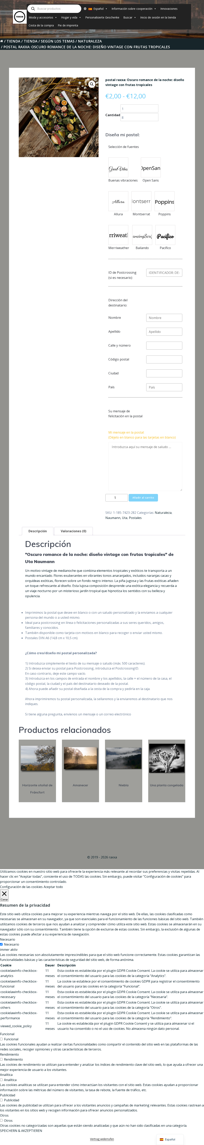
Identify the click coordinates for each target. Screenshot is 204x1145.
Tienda (13, 41)
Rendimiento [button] (9, 1054)
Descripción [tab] (37, 531)
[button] (91, 84)
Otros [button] (4, 1115)
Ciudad (113, 373)
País (111, 387)
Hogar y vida (69, 17)
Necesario (11, 944)
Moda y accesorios (41, 17)
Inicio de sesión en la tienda (158, 17)
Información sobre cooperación (132, 9)
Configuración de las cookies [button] (21, 887)
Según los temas (58, 41)
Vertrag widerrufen (102, 1139)
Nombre (114, 317)
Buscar (127, 17)
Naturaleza (90, 41)
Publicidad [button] (7, 1095)
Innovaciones (169, 9)
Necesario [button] (7, 939)
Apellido (114, 331)
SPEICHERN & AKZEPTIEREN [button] (21, 1131)
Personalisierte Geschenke (102, 17)
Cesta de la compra (41, 25)
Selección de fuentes (123, 147)
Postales (135, 518)
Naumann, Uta (116, 518)
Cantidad (112, 115)
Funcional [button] (7, 1034)
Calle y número (119, 345)
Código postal (118, 359)
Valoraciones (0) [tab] (73, 531)
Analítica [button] (6, 1075)
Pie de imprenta (68, 25)
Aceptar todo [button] (53, 887)
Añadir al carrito (143, 497)
